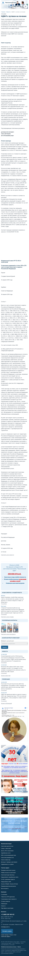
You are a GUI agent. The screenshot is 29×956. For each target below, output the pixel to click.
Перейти (4, 647)
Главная (3, 11)
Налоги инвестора (5, 859)
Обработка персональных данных (9, 946)
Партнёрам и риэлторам (7, 908)
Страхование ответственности (9, 899)
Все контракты (5, 888)
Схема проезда (5, 934)
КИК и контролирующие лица (8, 855)
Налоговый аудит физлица (7, 874)
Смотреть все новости (7, 555)
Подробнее (4, 603)
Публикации (4, 903)
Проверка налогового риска (8, 870)
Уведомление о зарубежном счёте (9, 877)
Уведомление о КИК (6, 881)
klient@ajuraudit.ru (5, 926)
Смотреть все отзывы (7, 617)
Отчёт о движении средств (8, 879)
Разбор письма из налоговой (8, 872)
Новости (8, 11)
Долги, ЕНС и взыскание (7, 850)
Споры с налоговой (6, 848)
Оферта (19, 946)
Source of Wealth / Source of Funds (9, 884)
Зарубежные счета (5, 853)
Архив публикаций (6, 703)
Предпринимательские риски (8, 886)
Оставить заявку (7, 931)
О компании (4, 894)
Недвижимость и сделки (7, 864)
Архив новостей (5, 675)
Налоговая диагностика (7, 846)
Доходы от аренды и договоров (9, 862)
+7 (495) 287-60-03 (7, 914)
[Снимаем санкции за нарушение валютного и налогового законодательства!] (14, 825)
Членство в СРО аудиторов (8, 896)
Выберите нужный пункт (7, 641)
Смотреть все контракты (8, 634)
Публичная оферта (5, 936)
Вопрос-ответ (13, 934)
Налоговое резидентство (7, 857)
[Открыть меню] (25, 6)
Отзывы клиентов (5, 901)
